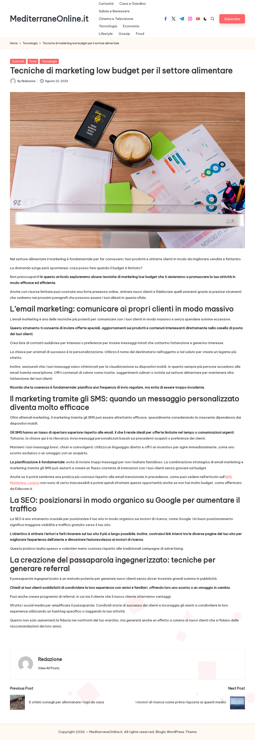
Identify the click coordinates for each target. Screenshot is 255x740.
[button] (232, 19)
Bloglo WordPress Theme (176, 732)
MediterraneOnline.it (49, 18)
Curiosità (18, 61)
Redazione (50, 659)
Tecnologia (49, 61)
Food (32, 61)
